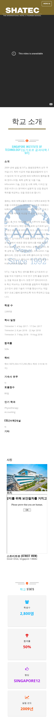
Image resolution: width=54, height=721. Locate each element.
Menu (47, 4)
